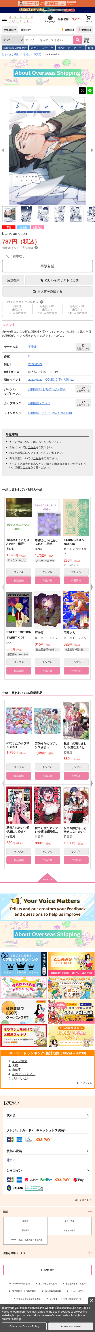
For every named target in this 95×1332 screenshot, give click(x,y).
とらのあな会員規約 (48, 1283)
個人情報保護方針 (53, 1291)
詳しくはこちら (83, 1200)
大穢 (15, 1065)
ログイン (76, 19)
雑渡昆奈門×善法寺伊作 (48, 649)
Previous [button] (2, 150)
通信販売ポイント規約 (76, 1283)
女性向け (86, 29)
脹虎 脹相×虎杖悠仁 (15, 48)
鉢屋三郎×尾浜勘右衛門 (77, 649)
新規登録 (63, 19)
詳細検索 (86, 40)
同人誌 (26, 54)
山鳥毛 (16, 1069)
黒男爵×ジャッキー (18, 654)
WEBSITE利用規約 (21, 1283)
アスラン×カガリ (17, 560)
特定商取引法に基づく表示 (28, 1298)
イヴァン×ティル (23, 1074)
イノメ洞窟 (19, 1061)
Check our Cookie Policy (24, 1326)
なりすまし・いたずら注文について (65, 1298)
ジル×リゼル (20, 1078)
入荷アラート (83, 348)
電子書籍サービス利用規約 (24, 1291)
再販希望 (47, 265)
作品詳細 (19, 580)
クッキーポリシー (78, 1291)
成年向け (26, 29)
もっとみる (84, 1082)
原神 (90, 48)
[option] (47, 150)
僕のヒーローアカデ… (70, 48)
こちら (40, 441)
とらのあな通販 (10, 54)
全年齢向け (10, 29)
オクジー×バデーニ (42, 48)
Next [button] (92, 150)
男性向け (69, 29)
